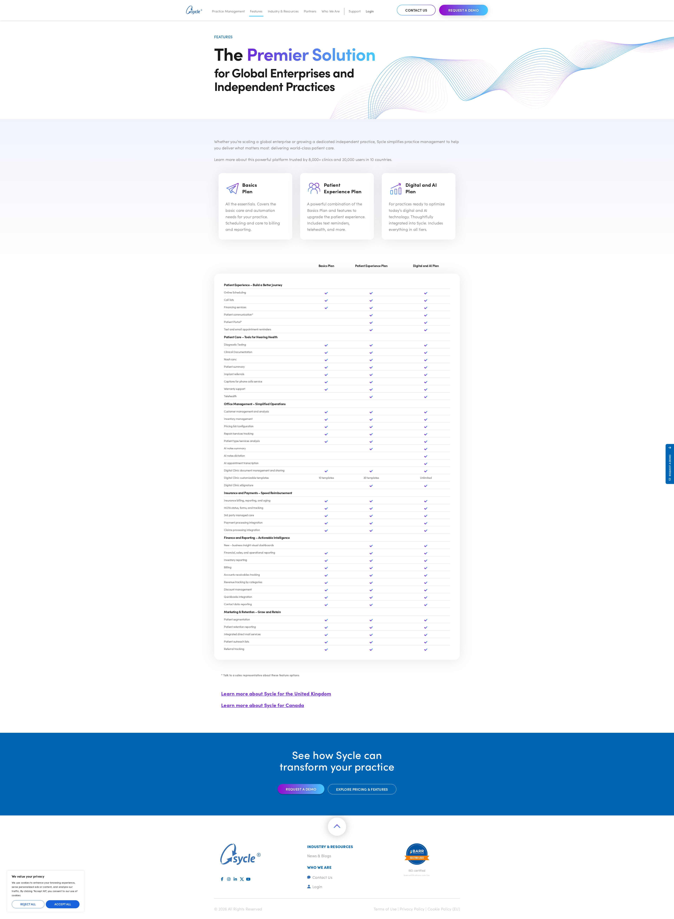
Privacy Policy (412, 908)
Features (256, 11)
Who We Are (331, 11)
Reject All (28, 904)
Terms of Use (385, 908)
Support (355, 11)
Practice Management (228, 11)
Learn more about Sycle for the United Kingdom (276, 693)
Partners (310, 11)
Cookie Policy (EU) (444, 908)
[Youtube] (248, 879)
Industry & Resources (283, 11)
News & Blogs (319, 855)
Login (370, 11)
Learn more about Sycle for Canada (262, 705)
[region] (45, 891)
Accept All (62, 904)
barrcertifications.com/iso (417, 875)
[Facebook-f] (222, 879)
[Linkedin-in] (235, 879)
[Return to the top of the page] (337, 827)
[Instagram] (229, 879)
